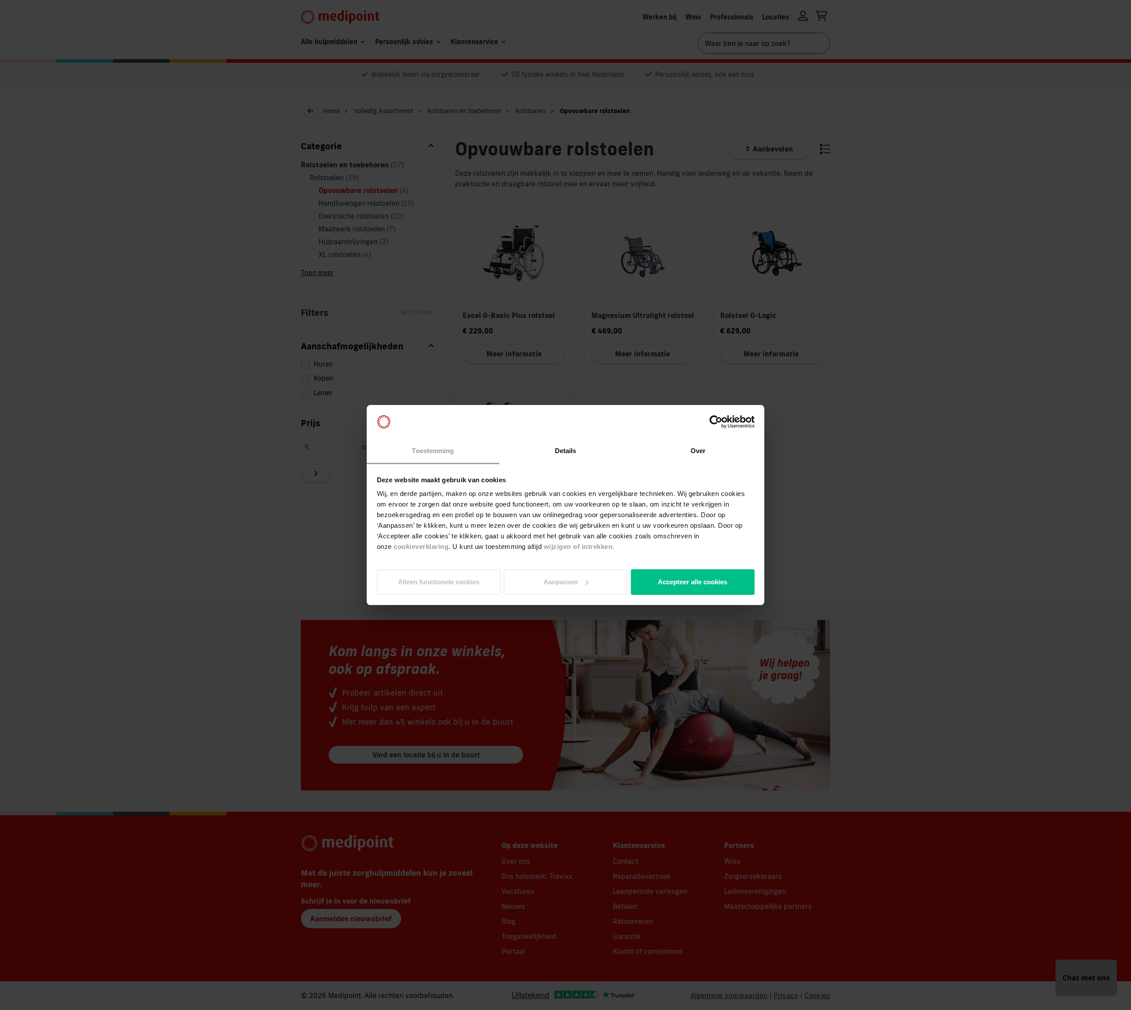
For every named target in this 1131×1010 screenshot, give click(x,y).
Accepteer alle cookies (692, 582)
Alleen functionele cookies (438, 582)
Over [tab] (698, 450)
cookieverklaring (421, 546)
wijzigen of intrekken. (579, 546)
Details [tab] (566, 450)
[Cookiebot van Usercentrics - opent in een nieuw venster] (716, 421)
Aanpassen (560, 582)
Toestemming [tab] (433, 450)
